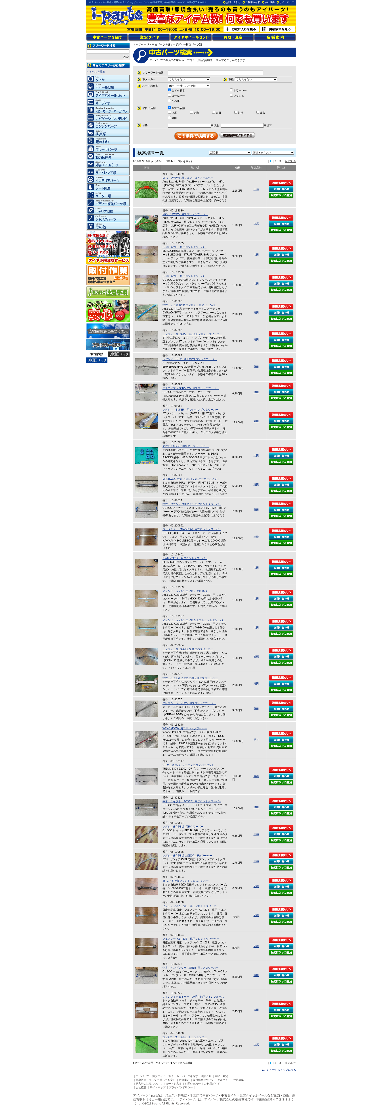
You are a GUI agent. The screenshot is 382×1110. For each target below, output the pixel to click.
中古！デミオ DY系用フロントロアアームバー (189, 305)
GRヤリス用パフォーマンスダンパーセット (188, 764)
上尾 (256, 189)
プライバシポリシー (181, 1087)
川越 (256, 834)
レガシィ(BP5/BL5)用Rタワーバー (182, 826)
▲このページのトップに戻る (279, 1069)
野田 (256, 312)
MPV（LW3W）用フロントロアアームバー (187, 177)
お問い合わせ (233, 2)
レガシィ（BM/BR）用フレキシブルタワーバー (190, 409)
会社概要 (270, 2)
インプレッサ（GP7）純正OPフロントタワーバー (192, 334)
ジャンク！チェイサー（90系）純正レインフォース (193, 996)
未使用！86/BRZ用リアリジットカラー (185, 446)
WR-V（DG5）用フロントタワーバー (184, 728)
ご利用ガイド (252, 2)
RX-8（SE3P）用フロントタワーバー (184, 558)
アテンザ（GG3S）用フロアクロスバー (186, 591)
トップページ (141, 44)
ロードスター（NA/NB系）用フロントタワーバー (191, 529)
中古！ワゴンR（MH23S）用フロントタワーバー (191, 504)
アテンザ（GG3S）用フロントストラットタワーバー (193, 620)
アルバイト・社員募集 (230, 1079)
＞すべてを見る (96, 71)
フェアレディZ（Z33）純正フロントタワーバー (190, 906)
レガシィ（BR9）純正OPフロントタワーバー (189, 359)
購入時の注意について (149, 1083)
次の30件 (290, 161)
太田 (256, 254)
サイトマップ (286, 2)
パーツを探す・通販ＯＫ (196, 1076)
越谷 (256, 739)
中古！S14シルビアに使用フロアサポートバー (190, 678)
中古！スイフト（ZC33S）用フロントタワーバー (191, 801)
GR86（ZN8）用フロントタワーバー (184, 247)
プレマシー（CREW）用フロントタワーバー (189, 703)
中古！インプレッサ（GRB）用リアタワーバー (190, 967)
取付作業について (203, 1079)
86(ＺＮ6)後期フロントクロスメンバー (185, 880)
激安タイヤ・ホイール (165, 1076)
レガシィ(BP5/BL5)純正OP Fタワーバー (187, 855)
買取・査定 (221, 1076)
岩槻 (256, 536)
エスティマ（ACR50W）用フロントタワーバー (190, 388)
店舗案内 (184, 1079)
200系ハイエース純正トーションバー (184, 1037)
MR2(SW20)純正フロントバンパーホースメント (191, 478)
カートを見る (173, 1083)
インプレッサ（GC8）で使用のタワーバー (187, 649)
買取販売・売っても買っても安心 (156, 1079)
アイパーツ (142, 1076)
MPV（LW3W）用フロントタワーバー (185, 214)
